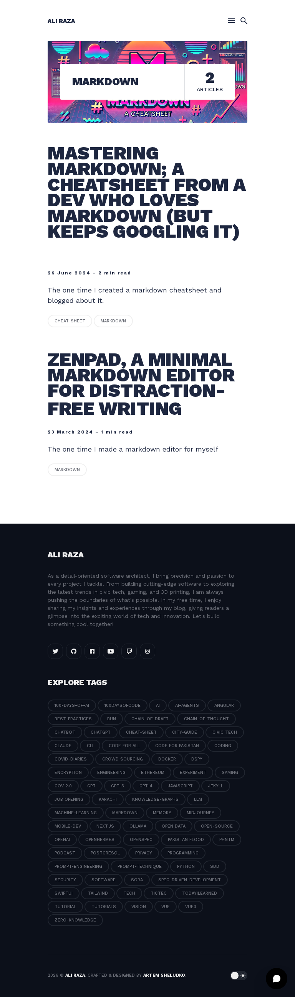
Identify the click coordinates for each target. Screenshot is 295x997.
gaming (230, 772)
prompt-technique (140, 866)
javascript (180, 785)
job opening (69, 799)
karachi (108, 799)
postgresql (105, 853)
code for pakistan (177, 745)
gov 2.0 (63, 785)
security (65, 879)
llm (198, 799)
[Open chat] (276, 978)
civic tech (224, 732)
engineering (111, 772)
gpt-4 (145, 785)
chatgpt (101, 732)
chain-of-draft (150, 718)
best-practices (73, 718)
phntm (226, 839)
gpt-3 (117, 785)
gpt (91, 785)
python (186, 866)
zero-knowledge (75, 920)
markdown (113, 321)
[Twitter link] (55, 651)
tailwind (98, 893)
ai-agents (187, 705)
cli (90, 745)
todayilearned (199, 893)
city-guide (184, 732)
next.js (105, 826)
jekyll (215, 785)
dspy (196, 759)
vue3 (190, 906)
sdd (214, 866)
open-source (217, 826)
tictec (159, 893)
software (103, 879)
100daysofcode (122, 705)
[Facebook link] (92, 651)
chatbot (65, 732)
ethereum (152, 772)
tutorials (103, 906)
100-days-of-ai (72, 705)
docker (167, 759)
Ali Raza (61, 21)
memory (162, 812)
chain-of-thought (206, 718)
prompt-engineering (78, 866)
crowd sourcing (122, 759)
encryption (68, 772)
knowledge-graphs (155, 799)
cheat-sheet (70, 321)
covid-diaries (71, 759)
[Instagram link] (147, 651)
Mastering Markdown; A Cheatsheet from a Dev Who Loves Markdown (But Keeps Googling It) (147, 192)
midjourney (200, 812)
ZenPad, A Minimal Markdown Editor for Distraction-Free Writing (141, 383)
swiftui (64, 893)
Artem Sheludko (164, 975)
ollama (137, 826)
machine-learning (76, 812)
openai (62, 839)
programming (183, 853)
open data (174, 826)
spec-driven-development (189, 879)
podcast (65, 853)
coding (222, 745)
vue (165, 906)
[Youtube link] (110, 651)
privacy (143, 853)
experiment (193, 772)
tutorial (65, 906)
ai (158, 705)
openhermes (99, 839)
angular (224, 705)
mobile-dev (68, 826)
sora (137, 879)
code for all (124, 745)
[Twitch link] (129, 651)
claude (63, 745)
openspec (141, 839)
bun (111, 718)
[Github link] (73, 651)
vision (138, 906)
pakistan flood (186, 839)
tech (129, 893)
